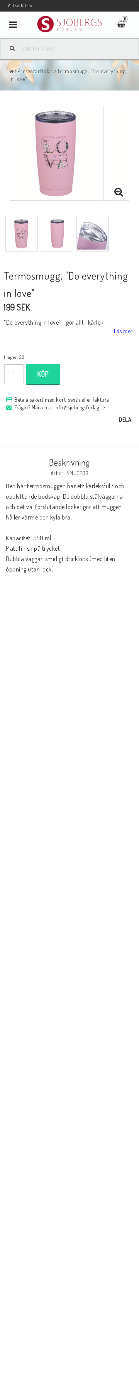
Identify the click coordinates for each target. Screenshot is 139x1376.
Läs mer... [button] (124, 330)
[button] (119, 192)
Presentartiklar (35, 71)
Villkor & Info (20, 5)
